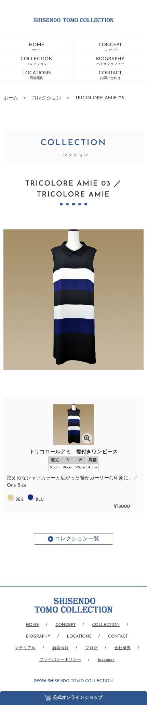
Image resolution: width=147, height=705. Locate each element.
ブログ (91, 648)
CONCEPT (110, 47)
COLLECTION (37, 61)
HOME (36, 47)
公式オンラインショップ (78, 698)
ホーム (10, 98)
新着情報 (60, 648)
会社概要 (122, 648)
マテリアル (25, 648)
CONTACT (110, 75)
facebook (106, 660)
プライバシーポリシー (60, 660)
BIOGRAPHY (110, 61)
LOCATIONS (36, 75)
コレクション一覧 (77, 539)
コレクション (46, 98)
